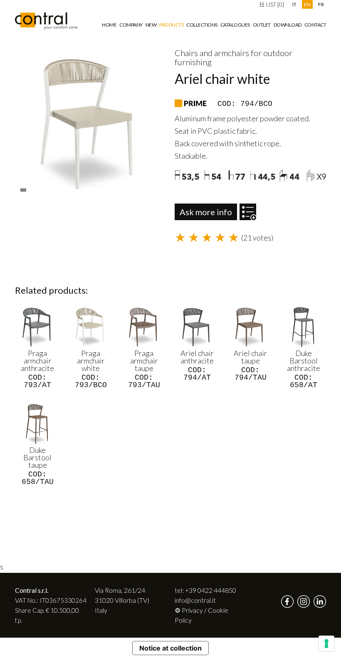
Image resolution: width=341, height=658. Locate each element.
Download (287, 25)
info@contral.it (195, 600)
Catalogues (235, 25)
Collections (201, 25)
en (307, 4)
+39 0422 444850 (210, 590)
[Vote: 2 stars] (194, 238)
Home (109, 25)
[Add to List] (248, 208)
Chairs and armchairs (212, 53)
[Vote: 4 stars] (221, 238)
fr (321, 4)
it (294, 4)
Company (131, 25)
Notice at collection (170, 648)
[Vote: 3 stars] (208, 238)
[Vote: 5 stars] (234, 238)
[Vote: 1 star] (181, 238)
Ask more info (206, 212)
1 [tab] (24, 188)
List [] (274, 4)
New (151, 25)
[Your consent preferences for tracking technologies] (326, 643)
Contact (315, 25)
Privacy (192, 610)
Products (171, 25)
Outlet (262, 25)
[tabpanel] (90, 123)
